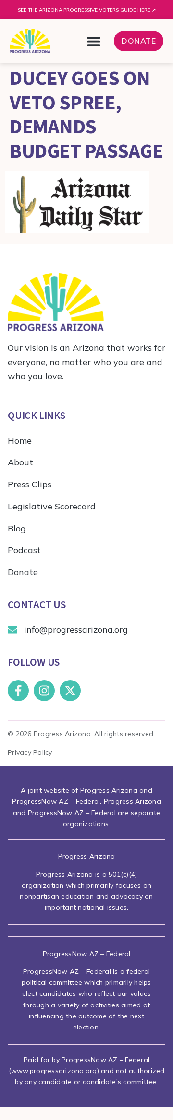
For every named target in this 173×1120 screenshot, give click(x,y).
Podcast (24, 549)
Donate (23, 571)
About (20, 462)
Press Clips (29, 484)
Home (20, 440)
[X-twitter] (70, 690)
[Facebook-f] (18, 690)
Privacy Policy (30, 752)
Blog (17, 528)
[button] (93, 41)
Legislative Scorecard (52, 506)
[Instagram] (44, 690)
